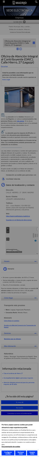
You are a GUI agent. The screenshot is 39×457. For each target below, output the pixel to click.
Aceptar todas (32, 453)
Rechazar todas (21, 453)
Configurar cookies (8, 453)
